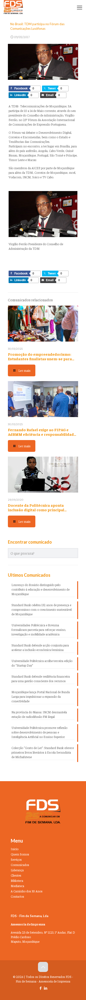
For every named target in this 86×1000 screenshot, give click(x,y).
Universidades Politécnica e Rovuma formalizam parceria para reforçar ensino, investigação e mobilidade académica (38, 629)
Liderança (17, 870)
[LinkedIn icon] (45, 988)
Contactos (17, 896)
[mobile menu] (79, 7)
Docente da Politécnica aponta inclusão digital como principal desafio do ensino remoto (36, 510)
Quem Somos (20, 854)
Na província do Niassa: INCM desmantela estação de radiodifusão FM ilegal (39, 714)
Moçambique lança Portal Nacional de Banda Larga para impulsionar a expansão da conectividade (40, 696)
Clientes (16, 875)
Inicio (14, 849)
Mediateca (17, 886)
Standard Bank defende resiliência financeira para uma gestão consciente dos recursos (40, 678)
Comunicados (20, 865)
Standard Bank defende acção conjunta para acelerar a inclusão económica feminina (40, 647)
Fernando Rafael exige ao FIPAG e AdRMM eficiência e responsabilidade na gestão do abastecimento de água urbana (42, 436)
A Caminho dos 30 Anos (27, 891)
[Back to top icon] (43, 967)
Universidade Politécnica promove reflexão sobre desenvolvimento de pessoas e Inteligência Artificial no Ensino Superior (39, 732)
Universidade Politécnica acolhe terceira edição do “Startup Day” (41, 663)
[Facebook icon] (40, 988)
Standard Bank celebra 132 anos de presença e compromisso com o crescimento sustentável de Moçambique (41, 609)
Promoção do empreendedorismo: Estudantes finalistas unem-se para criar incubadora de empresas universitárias (40, 361)
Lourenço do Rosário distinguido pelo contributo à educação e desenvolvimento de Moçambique (40, 589)
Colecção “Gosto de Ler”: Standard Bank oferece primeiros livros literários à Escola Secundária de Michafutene (42, 752)
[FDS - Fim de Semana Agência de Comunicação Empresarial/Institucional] (13, 7)
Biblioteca (17, 880)
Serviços (16, 859)
